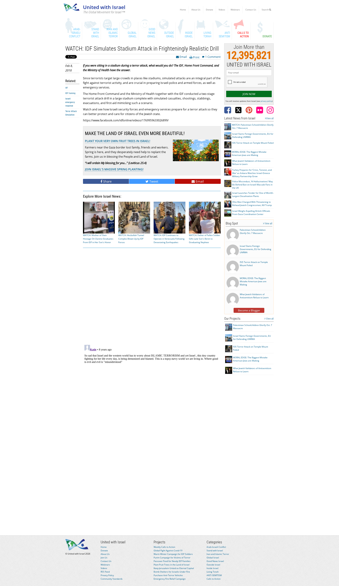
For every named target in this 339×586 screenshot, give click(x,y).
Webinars (235, 9)
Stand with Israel (215, 550)
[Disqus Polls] (152, 295)
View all (270, 118)
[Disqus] (152, 387)
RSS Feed (105, 571)
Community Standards (112, 578)
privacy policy (266, 101)
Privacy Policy (107, 575)
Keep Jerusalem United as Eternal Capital (174, 568)
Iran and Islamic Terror (218, 554)
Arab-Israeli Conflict (216, 546)
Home (183, 9)
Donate (209, 9)
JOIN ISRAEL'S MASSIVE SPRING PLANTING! (114, 169)
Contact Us (250, 9)
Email (183, 56)
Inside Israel (212, 568)
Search (265, 9)
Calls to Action (214, 578)
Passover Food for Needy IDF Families (172, 561)
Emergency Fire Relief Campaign (170, 578)
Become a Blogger (249, 310)
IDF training (70, 93)
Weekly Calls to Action (164, 546)
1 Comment (213, 56)
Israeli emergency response (70, 102)
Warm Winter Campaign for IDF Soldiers (173, 554)
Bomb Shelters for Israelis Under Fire (172, 571)
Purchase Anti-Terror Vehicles (168, 575)
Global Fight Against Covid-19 (168, 550)
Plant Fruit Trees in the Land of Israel (171, 564)
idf (66, 88)
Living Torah (213, 571)
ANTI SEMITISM (214, 575)
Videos (222, 9)
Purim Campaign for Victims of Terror (172, 557)
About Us (195, 9)
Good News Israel (215, 561)
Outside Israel (213, 564)
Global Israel (213, 557)
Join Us (104, 557)
